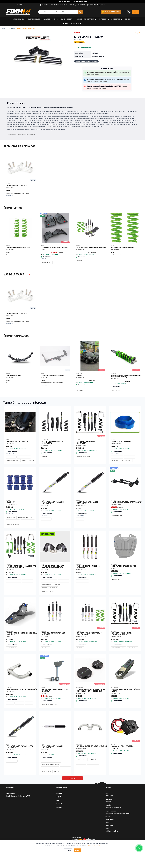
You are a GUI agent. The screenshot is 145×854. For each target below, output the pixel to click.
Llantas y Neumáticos (71, 23)
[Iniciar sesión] (129, 12)
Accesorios (115, 19)
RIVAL (57, 800)
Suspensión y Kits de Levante (39, 19)
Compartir (137, 33)
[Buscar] (80, 12)
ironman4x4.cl (20, 4)
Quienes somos (10, 793)
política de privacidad (93, 846)
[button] (38, 54)
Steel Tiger (59, 807)
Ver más (73, 778)
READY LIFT (77, 32)
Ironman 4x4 (59, 793)
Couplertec (59, 797)
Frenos (127, 19)
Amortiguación (18, 19)
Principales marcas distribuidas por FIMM (18, 796)
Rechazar (68, 850)
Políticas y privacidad (112, 831)
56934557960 (93, 4)
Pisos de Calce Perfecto (63, 19)
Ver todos (28, 275)
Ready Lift (59, 804)
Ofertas (113, 12)
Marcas (118, 12)
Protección (103, 19)
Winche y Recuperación (85, 19)
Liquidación (107, 12)
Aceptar (77, 850)
